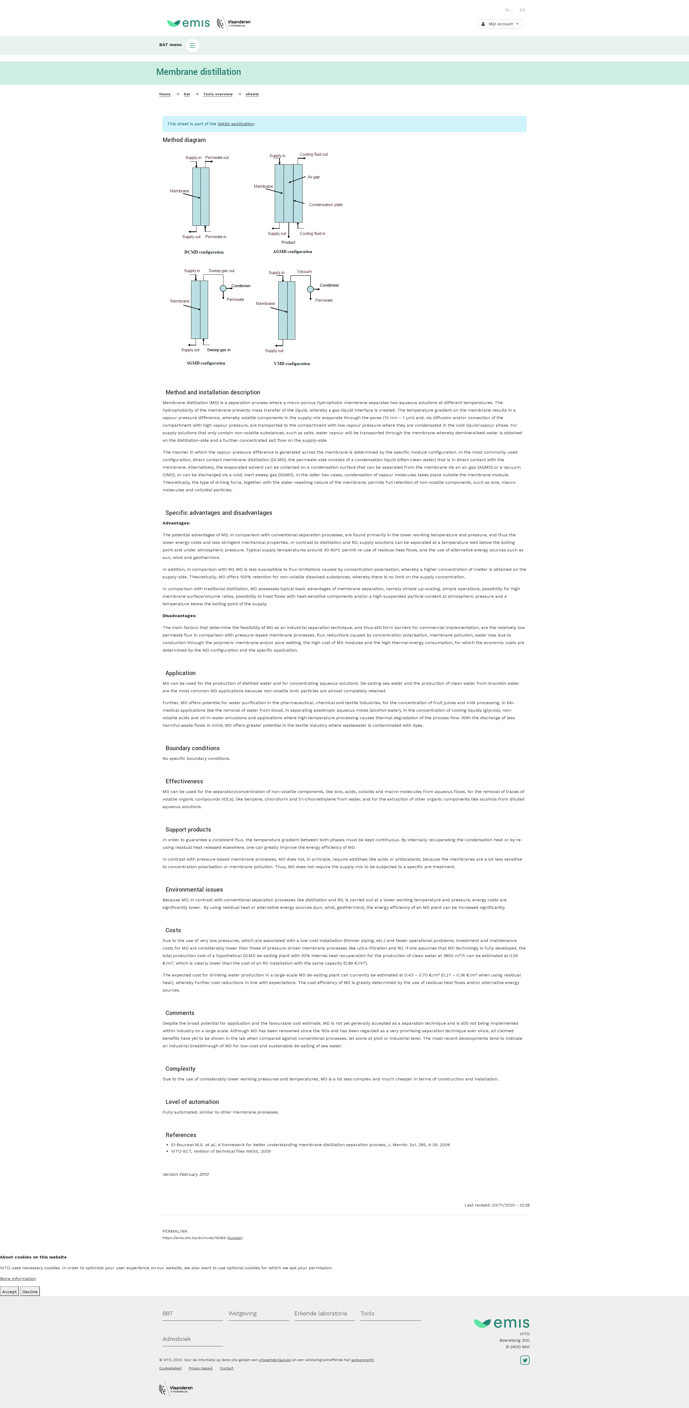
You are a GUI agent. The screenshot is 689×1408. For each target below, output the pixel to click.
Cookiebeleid (170, 1368)
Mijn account (499, 24)
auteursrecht (362, 1360)
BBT (168, 1313)
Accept (9, 1291)
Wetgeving (242, 1313)
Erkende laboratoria (320, 1313)
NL (508, 9)
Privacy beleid (200, 1368)
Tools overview (218, 94)
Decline (30, 1291)
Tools (367, 1313)
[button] (344, 45)
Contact (227, 1368)
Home (165, 94)
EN (522, 9)
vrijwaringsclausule (275, 1360)
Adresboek (177, 1339)
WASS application (236, 123)
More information (18, 1278)
